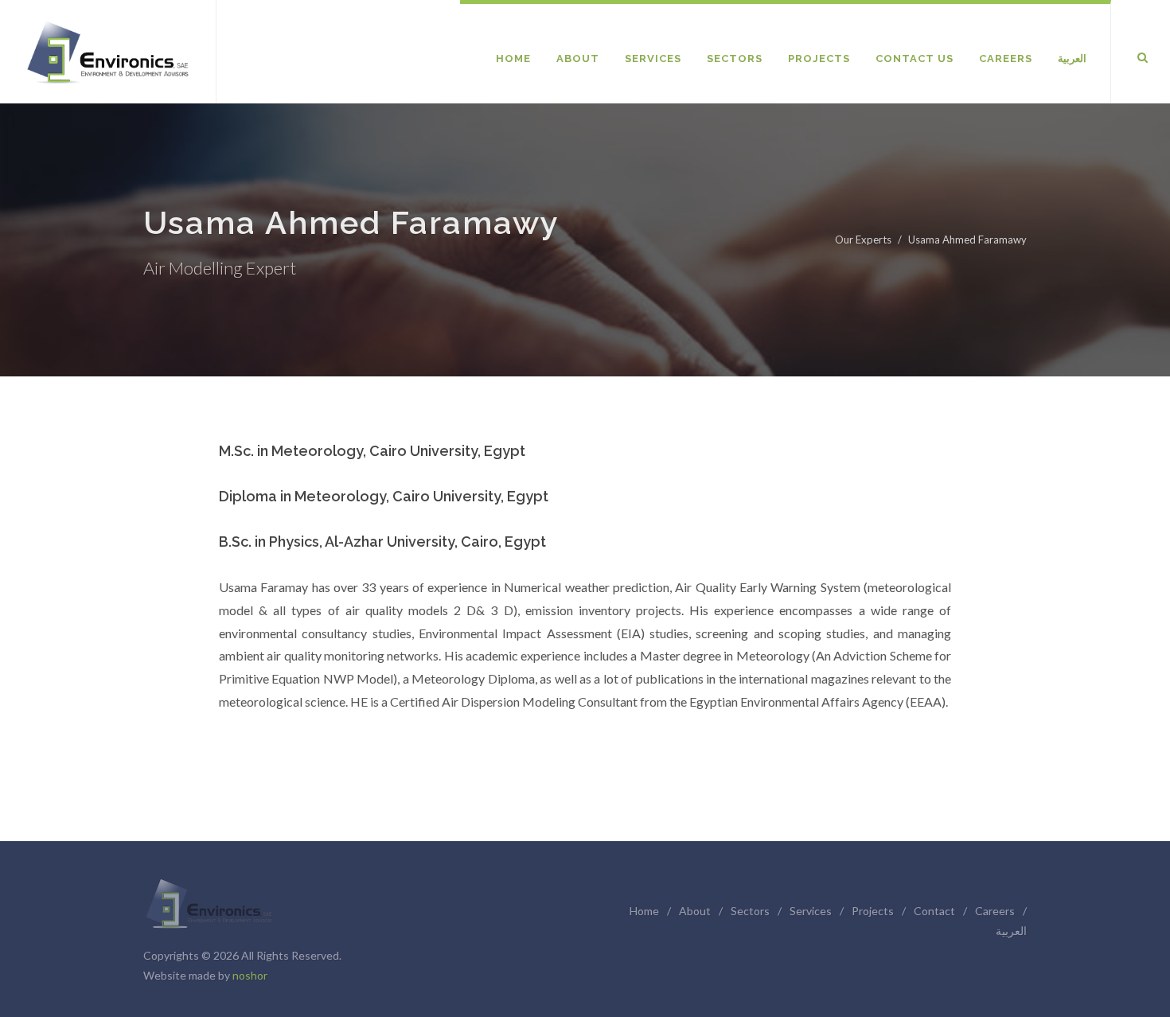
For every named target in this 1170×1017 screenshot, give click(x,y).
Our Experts (863, 239)
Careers (995, 911)
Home (644, 911)
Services (811, 911)
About (695, 911)
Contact (934, 911)
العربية (1011, 930)
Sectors (750, 911)
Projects (873, 911)
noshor (249, 975)
